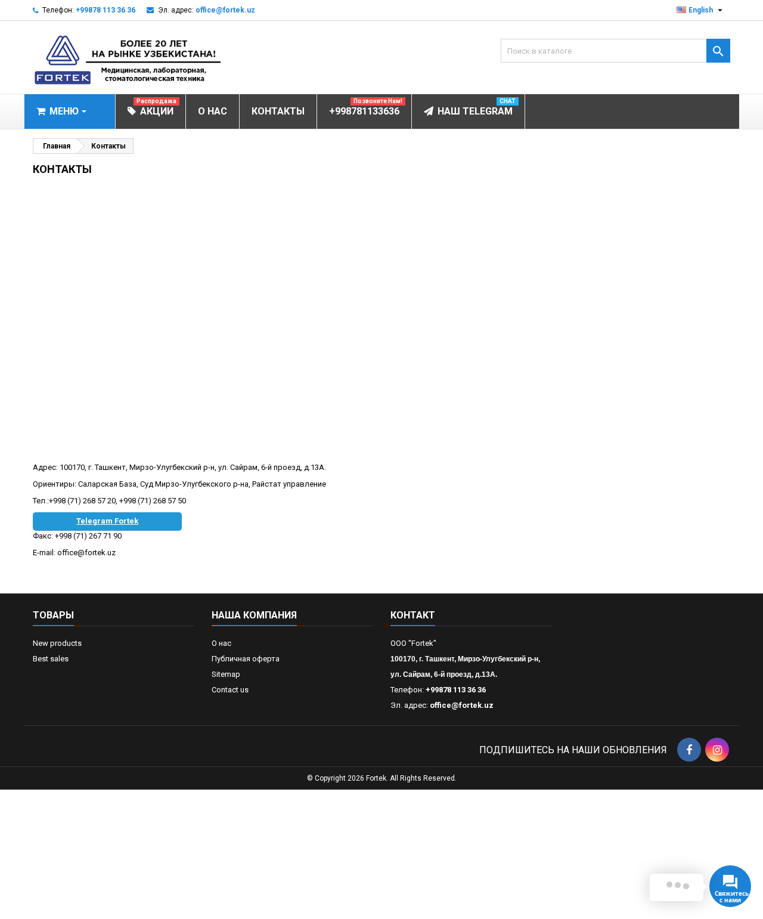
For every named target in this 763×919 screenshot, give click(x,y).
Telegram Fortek (107, 520)
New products (57, 643)
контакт (412, 615)
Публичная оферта (246, 658)
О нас (221, 643)
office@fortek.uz (225, 10)
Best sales (51, 658)
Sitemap (226, 674)
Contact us (230, 689)
